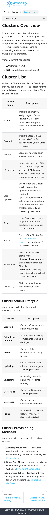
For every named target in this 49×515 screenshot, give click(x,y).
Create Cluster (13, 458)
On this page (10, 18)
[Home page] (4, 12)
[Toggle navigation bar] (4, 4)
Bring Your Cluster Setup (28, 468)
